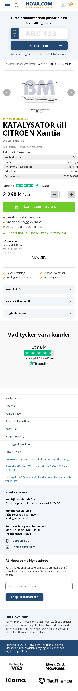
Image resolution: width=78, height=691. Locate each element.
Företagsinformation (17, 444)
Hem (5, 64)
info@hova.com (24, 547)
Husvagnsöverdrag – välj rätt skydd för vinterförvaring (37, 459)
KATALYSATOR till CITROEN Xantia (54, 64)
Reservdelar (15, 64)
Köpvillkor (11, 429)
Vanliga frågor (13, 413)
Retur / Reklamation (17, 421)
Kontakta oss (13, 398)
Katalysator (29, 64)
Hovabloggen (13, 451)
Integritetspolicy (14, 436)
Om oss (10, 406)
